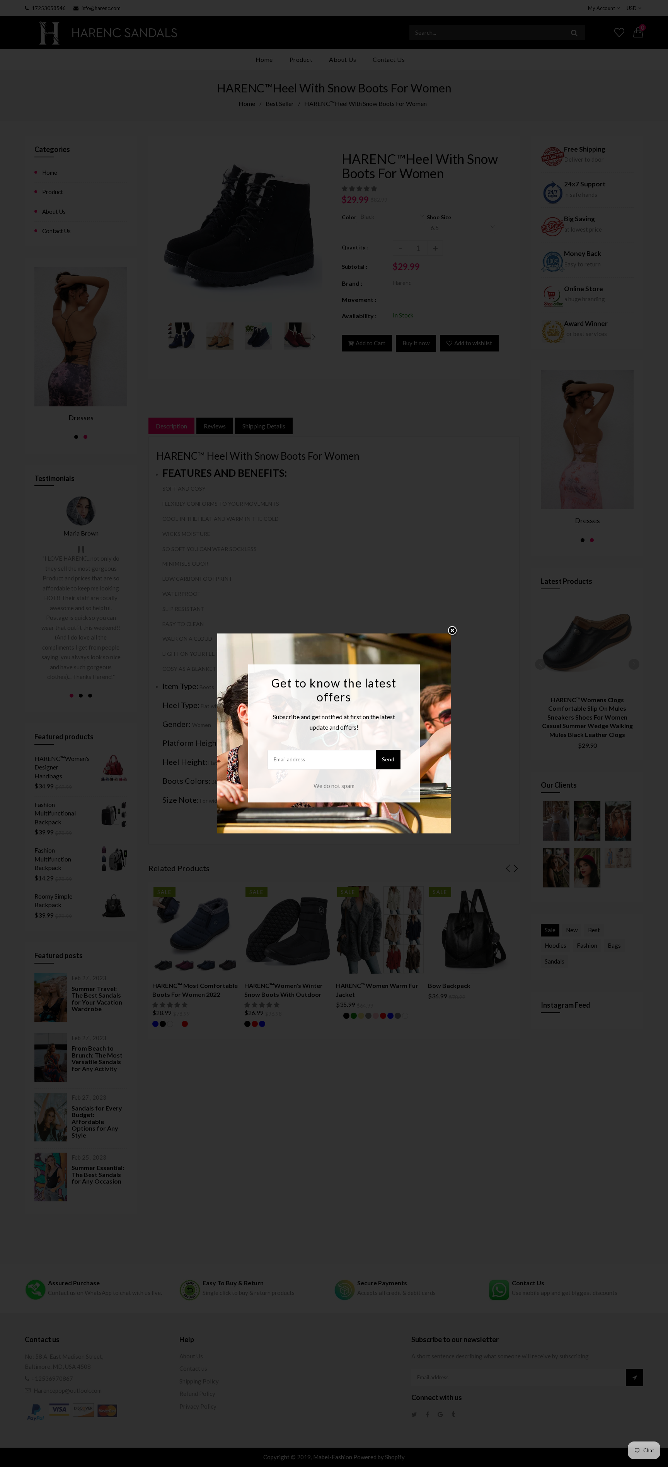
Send (388, 759)
